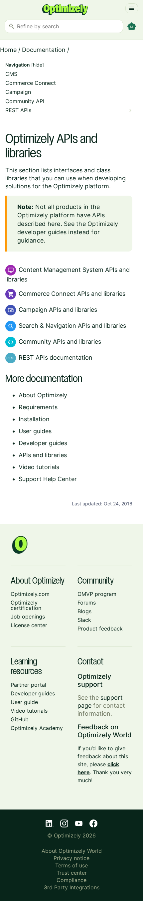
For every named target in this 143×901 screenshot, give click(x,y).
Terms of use (71, 865)
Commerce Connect (30, 83)
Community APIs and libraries (60, 341)
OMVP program (96, 594)
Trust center (72, 872)
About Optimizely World (72, 850)
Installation (34, 419)
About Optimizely (43, 395)
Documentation (44, 49)
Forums (86, 602)
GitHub (20, 719)
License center (29, 625)
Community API (24, 101)
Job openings (28, 616)
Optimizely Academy (37, 728)
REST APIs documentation (55, 357)
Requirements (38, 407)
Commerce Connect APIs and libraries (72, 293)
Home (8, 49)
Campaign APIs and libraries (58, 309)
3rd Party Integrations (71, 887)
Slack (84, 620)
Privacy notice (71, 858)
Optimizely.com (30, 594)
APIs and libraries (43, 454)
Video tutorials (39, 466)
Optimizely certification (26, 605)
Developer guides (43, 443)
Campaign (18, 92)
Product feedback (100, 628)
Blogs (84, 611)
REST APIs (18, 110)
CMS (11, 74)
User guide (24, 702)
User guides (35, 431)
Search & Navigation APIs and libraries (72, 325)
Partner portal (28, 684)
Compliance (71, 880)
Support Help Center (48, 478)
